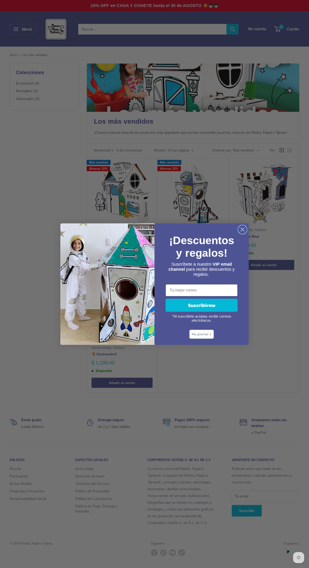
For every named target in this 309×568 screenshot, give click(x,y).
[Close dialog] (242, 229)
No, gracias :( (201, 334)
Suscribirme (201, 305)
